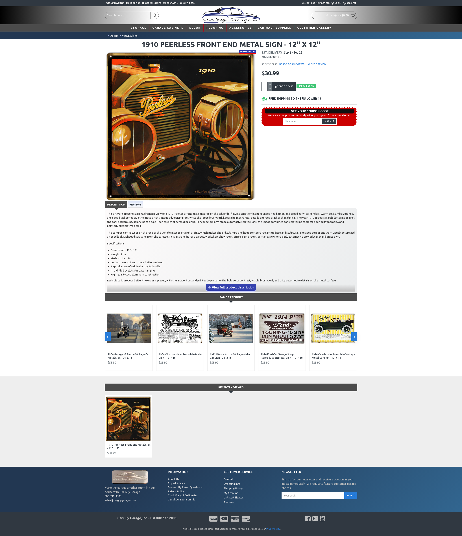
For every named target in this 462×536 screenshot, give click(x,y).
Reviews (135, 204)
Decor (114, 35)
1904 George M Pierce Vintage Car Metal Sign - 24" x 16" (129, 356)
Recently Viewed (231, 387)
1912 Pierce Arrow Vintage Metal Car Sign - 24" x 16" (230, 356)
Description (116, 204)
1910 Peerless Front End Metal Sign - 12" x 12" (129, 446)
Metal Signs (130, 35)
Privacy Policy (273, 529)
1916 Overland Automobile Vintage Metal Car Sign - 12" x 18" (333, 356)
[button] (108, 336)
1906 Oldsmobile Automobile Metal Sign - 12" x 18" (180, 356)
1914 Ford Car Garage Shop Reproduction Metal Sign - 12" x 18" (282, 356)
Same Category (231, 297)
